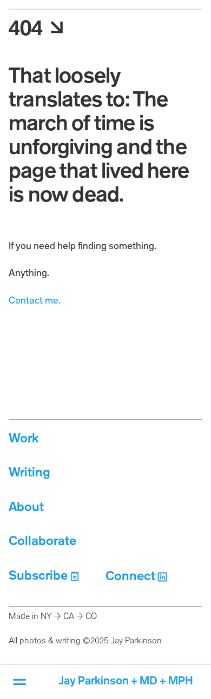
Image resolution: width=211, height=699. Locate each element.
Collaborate (42, 541)
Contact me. (35, 301)
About (26, 507)
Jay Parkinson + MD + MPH (126, 681)
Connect (130, 576)
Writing (29, 473)
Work (24, 439)
